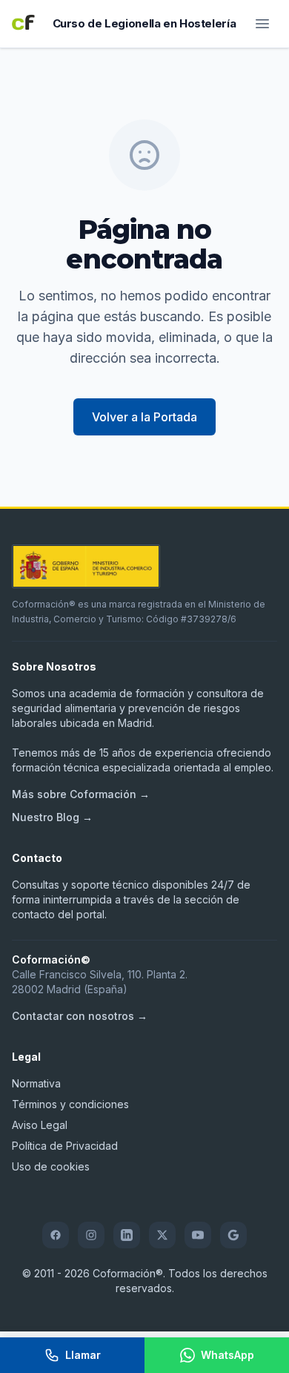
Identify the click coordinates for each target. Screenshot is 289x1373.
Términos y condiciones (70, 1104)
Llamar (83, 1355)
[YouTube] (198, 1235)
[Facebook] (55, 1235)
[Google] (233, 1235)
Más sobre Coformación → (81, 794)
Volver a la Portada (144, 416)
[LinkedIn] (126, 1235)
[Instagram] (91, 1235)
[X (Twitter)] (162, 1235)
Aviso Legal (39, 1125)
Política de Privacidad (65, 1145)
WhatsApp (227, 1355)
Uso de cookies (51, 1166)
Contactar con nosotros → (79, 1016)
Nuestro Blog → (52, 817)
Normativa (36, 1083)
